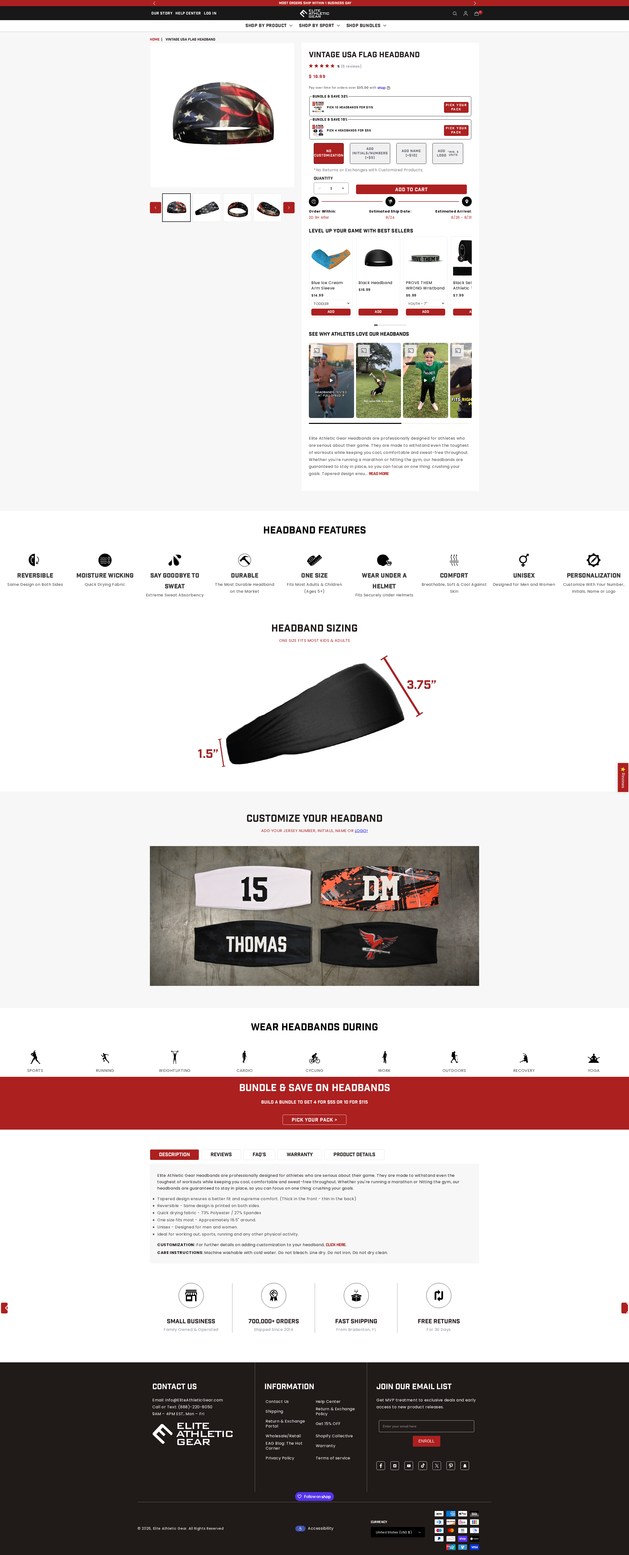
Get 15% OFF (328, 1423)
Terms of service (333, 1458)
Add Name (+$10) (411, 153)
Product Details (354, 1155)
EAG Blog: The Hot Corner (284, 1446)
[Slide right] (289, 207)
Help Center (328, 1401)
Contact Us (277, 1401)
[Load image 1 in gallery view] (176, 208)
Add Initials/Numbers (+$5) (370, 153)
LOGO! (361, 831)
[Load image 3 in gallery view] (237, 208)
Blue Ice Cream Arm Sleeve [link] (327, 285)
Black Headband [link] (375, 283)
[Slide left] (155, 207)
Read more (379, 473)
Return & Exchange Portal (285, 1424)
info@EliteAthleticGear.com (194, 1400)
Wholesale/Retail (283, 1436)
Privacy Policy (280, 1458)
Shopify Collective (334, 1436)
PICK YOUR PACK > (314, 1120)
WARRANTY (300, 1155)
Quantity (323, 178)
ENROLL (426, 1441)
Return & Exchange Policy (335, 1411)
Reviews (221, 1155)
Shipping (274, 1411)
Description (174, 1155)
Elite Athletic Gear (170, 1528)
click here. (336, 1245)
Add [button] (331, 312)
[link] (331, 258)
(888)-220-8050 (195, 1407)
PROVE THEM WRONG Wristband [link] (425, 285)
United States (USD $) (394, 1532)
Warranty (326, 1445)
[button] (455, 13)
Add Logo (448, 153)
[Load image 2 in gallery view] (207, 208)
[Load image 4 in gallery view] (268, 208)
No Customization (328, 153)
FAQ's (259, 1155)
